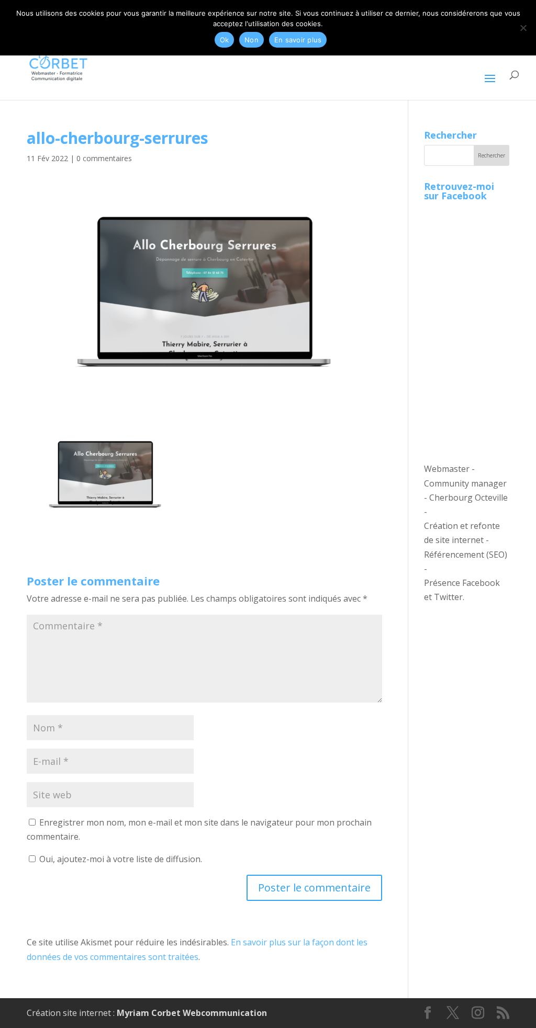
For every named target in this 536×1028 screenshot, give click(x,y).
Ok (224, 40)
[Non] (523, 27)
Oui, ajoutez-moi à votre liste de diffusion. (119, 859)
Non (251, 40)
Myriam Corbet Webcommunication (191, 1013)
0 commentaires (104, 158)
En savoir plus (298, 40)
